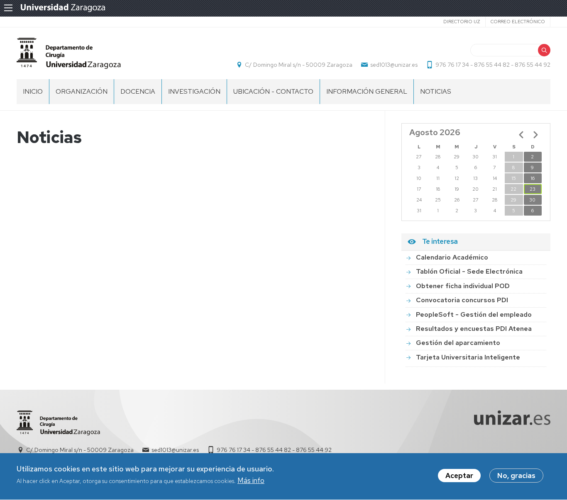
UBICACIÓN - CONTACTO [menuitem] (273, 91)
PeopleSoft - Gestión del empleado (474, 314)
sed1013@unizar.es (394, 64)
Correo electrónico (518, 21)
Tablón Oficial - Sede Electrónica (469, 271)
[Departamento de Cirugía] (69, 53)
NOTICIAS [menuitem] (435, 91)
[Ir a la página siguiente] (535, 135)
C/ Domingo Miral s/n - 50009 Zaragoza (298, 64)
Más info (250, 480)
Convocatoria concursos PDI (462, 300)
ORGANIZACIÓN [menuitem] (82, 91)
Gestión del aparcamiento (458, 342)
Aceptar (459, 475)
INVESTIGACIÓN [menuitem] (194, 91)
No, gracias (516, 475)
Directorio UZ (461, 21)
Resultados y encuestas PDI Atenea (474, 328)
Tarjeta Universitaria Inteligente (468, 357)
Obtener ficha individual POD (463, 286)
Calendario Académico (452, 257)
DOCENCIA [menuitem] (137, 91)
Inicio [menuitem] (33, 91)
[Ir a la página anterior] (521, 135)
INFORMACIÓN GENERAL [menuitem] (366, 91)
